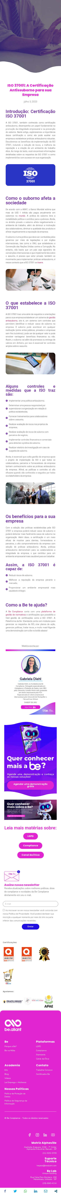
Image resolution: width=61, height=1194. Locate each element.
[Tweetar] (15, 1191)
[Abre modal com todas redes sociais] (56, 1191)
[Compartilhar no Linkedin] (35, 1191)
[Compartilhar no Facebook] (5, 1191)
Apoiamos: (8, 991)
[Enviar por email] (46, 1191)
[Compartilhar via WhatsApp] (25, 1191)
